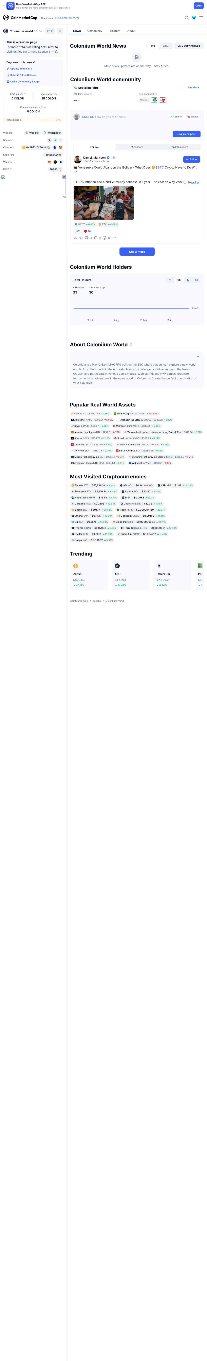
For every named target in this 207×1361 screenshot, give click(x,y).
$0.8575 (91, 521)
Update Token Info (21, 68)
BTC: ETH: (67, 18)
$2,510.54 (96, 491)
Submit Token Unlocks (23, 75)
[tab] (153, 46)
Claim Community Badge (24, 81)
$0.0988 (139, 497)
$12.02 (143, 503)
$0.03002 (94, 539)
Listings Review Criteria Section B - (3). (32, 51)
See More (193, 87)
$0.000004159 (142, 509)
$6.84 (138, 485)
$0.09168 (143, 515)
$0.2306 (95, 503)
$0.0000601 (150, 527)
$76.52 (96, 497)
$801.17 (93, 509)
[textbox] (124, 122)
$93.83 (143, 491)
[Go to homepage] (20, 18)
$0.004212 (144, 533)
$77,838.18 (95, 485)
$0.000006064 (141, 521)
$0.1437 (94, 515)
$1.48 (177, 485)
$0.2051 (94, 533)
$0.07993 (95, 527)
